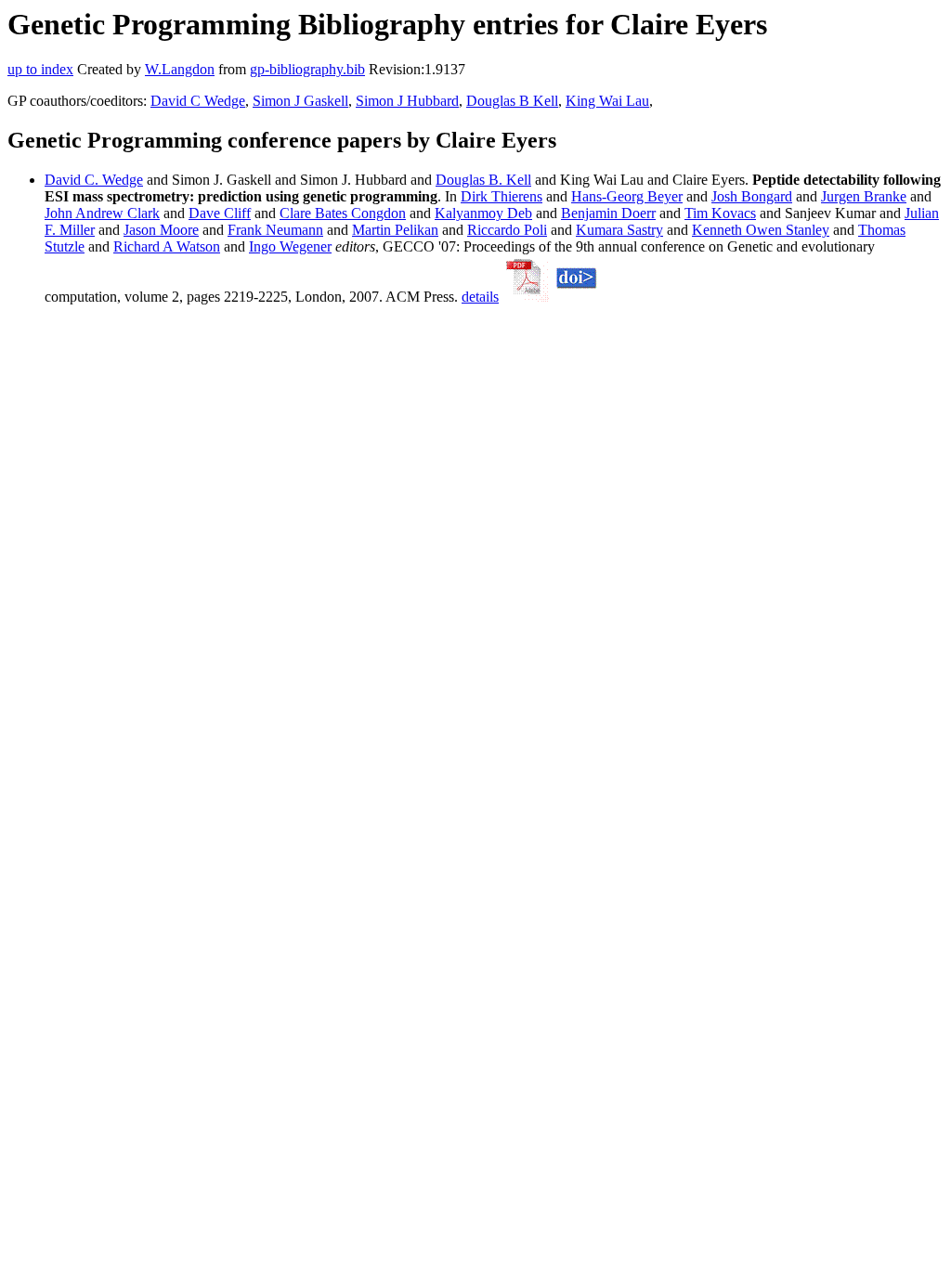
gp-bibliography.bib (307, 69)
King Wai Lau (607, 101)
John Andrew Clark (102, 213)
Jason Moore (161, 230)
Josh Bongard (751, 196)
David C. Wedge (94, 180)
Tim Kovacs (720, 213)
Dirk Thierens (501, 196)
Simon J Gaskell (300, 101)
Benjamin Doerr (608, 213)
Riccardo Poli (507, 230)
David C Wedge (197, 101)
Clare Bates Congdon (343, 213)
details (480, 296)
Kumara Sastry (619, 230)
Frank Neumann (275, 230)
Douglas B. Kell (483, 180)
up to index (40, 69)
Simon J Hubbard (407, 101)
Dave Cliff (220, 213)
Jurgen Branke (863, 196)
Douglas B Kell (512, 101)
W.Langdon (180, 69)
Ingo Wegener (290, 246)
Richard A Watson (166, 246)
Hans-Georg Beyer (627, 196)
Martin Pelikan (395, 230)
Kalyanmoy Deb (483, 213)
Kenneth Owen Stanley (760, 230)
